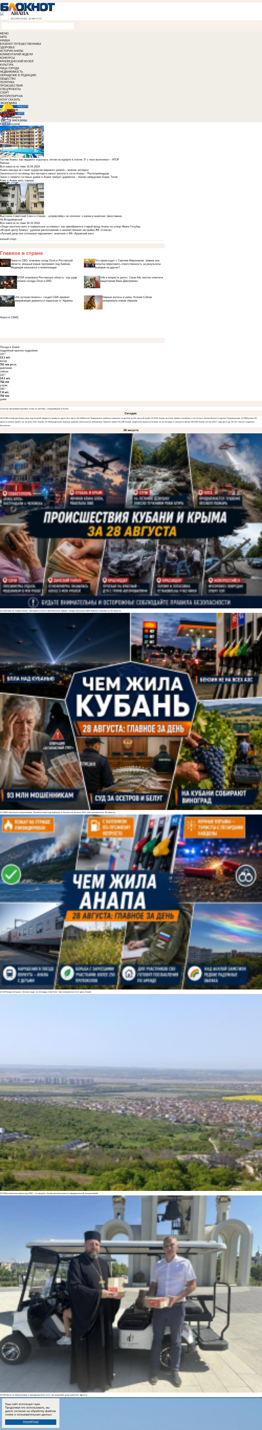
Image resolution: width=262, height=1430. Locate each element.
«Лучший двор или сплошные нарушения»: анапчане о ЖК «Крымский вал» (47, 233)
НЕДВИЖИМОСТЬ (11, 71)
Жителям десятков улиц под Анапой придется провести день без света (41, 418)
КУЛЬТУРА (7, 64)
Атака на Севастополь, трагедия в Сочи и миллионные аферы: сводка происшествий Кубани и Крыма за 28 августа (63, 611)
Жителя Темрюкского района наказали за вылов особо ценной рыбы (116, 418)
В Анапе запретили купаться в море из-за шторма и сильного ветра (156, 422)
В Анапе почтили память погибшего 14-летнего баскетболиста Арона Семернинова (198, 418)
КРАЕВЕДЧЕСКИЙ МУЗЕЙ (16, 61)
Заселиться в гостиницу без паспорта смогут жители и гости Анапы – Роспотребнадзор (54, 173)
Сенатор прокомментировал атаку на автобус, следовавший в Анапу (34, 409)
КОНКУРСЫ (7, 57)
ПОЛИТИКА (7, 82)
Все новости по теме (13, 166)
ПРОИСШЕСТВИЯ (11, 85)
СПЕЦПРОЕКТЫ (10, 89)
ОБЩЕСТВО (8, 78)
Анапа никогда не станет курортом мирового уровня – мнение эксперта (44, 170)
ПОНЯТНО (31, 1422)
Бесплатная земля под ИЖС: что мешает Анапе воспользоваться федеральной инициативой (52, 1193)
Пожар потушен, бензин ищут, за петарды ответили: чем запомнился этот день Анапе (48, 992)
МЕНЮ (4, 33)
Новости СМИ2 (9, 317)
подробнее (31, 350)
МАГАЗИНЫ (19, 120)
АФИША (5, 40)
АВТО (3, 36)
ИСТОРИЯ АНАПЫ (11, 50)
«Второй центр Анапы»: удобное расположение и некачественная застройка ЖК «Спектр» (56, 230)
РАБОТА (22, 106)
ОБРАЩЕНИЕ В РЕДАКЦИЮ (18, 75)
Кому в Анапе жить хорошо (17, 180)
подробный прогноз (12, 350)
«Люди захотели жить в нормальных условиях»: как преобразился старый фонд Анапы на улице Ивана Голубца (70, 226)
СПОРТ (4, 92)
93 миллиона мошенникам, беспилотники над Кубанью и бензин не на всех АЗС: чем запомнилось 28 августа (60, 812)
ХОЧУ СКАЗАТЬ (10, 99)
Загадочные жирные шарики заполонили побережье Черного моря (83, 422)
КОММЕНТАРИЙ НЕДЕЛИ (16, 54)
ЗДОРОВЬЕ (7, 47)
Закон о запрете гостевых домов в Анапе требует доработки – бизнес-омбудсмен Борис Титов (58, 176)
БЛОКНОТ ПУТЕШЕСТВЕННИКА (20, 43)
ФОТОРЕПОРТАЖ (11, 96)
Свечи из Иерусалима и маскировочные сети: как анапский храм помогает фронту (46, 1395)
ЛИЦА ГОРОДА (9, 68)
